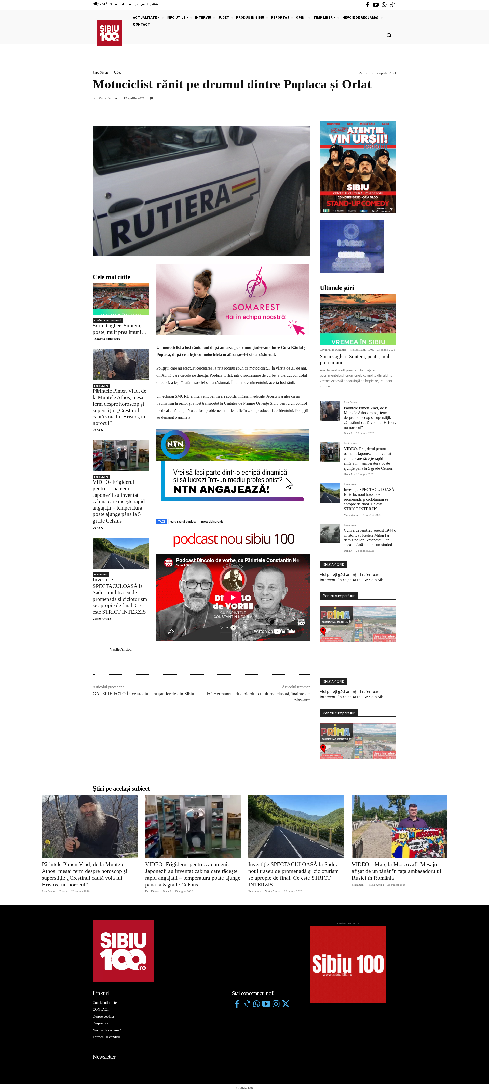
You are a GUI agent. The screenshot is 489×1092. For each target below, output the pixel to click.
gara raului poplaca (183, 521)
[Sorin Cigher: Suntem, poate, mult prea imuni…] (121, 299)
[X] (368, 106)
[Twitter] (285, 1004)
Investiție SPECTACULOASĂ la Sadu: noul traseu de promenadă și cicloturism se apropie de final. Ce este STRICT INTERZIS (369, 499)
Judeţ (117, 72)
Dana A (98, 430)
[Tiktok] (392, 5)
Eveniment (100, 574)
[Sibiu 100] (109, 33)
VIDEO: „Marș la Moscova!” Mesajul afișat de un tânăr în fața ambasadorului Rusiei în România (396, 871)
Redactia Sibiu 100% (106, 339)
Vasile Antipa (108, 98)
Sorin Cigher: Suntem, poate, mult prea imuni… (120, 329)
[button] (389, 35)
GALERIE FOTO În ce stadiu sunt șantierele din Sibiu (143, 693)
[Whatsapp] (384, 5)
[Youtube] (376, 5)
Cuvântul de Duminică (107, 320)
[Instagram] (276, 1004)
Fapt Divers (100, 72)
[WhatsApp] (391, 106)
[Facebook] (367, 5)
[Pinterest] (379, 106)
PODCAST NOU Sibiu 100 (233, 539)
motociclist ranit (212, 521)
